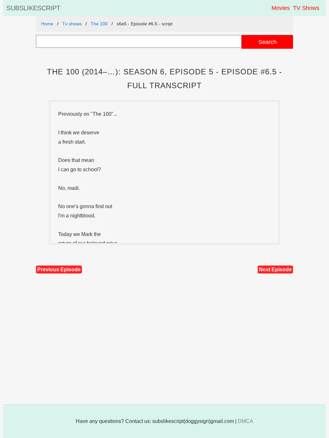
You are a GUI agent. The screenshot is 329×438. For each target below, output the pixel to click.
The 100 (99, 23)
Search (267, 41)
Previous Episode (59, 269)
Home (47, 23)
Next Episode (275, 269)
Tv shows (72, 23)
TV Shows (306, 8)
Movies (280, 8)
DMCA (245, 421)
